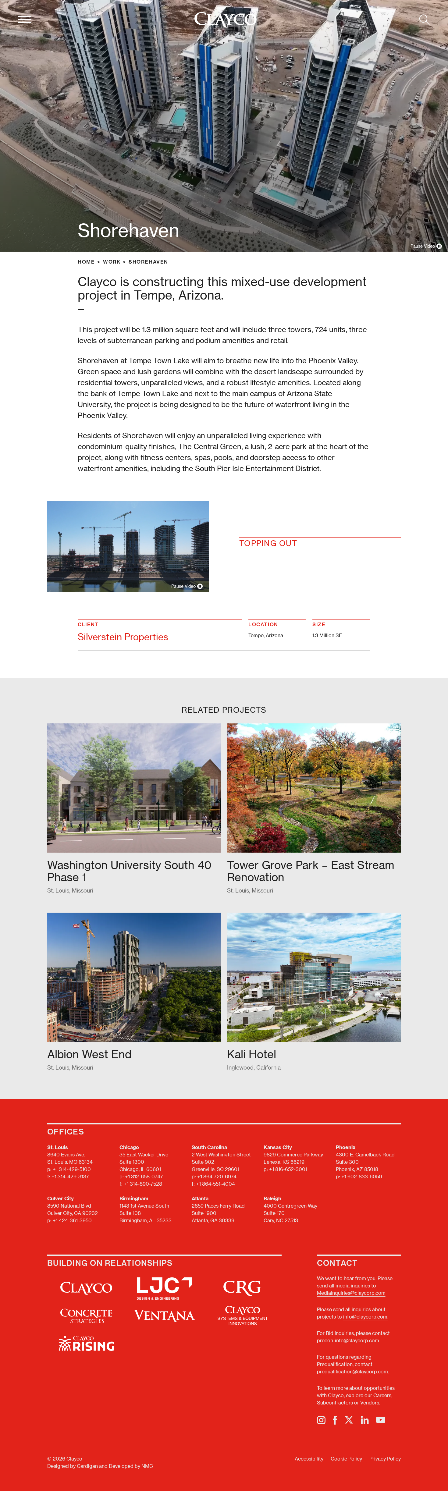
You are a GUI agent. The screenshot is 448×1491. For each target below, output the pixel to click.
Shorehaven (148, 261)
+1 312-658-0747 (144, 1176)
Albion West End (89, 1053)
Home (86, 261)
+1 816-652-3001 (288, 1169)
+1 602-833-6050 (361, 1176)
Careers (382, 1395)
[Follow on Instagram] (321, 1420)
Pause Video (423, 246)
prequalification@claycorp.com (352, 1371)
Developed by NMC (131, 1466)
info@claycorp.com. (365, 1316)
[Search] (424, 19)
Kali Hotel (251, 1053)
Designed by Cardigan (72, 1466)
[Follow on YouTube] (380, 1420)
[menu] (24, 19)
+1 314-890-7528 (143, 1184)
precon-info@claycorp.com (348, 1340)
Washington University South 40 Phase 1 (129, 870)
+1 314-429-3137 (70, 1176)
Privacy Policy (385, 1458)
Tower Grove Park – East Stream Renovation (310, 870)
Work (111, 261)
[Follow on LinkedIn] (365, 1420)
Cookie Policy (346, 1458)
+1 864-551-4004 (215, 1184)
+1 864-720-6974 (216, 1176)
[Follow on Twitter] (349, 1420)
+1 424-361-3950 (72, 1220)
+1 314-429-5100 (72, 1169)
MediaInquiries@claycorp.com (351, 1293)
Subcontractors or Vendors (348, 1402)
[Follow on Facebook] (335, 1420)
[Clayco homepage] (225, 20)
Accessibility (309, 1458)
